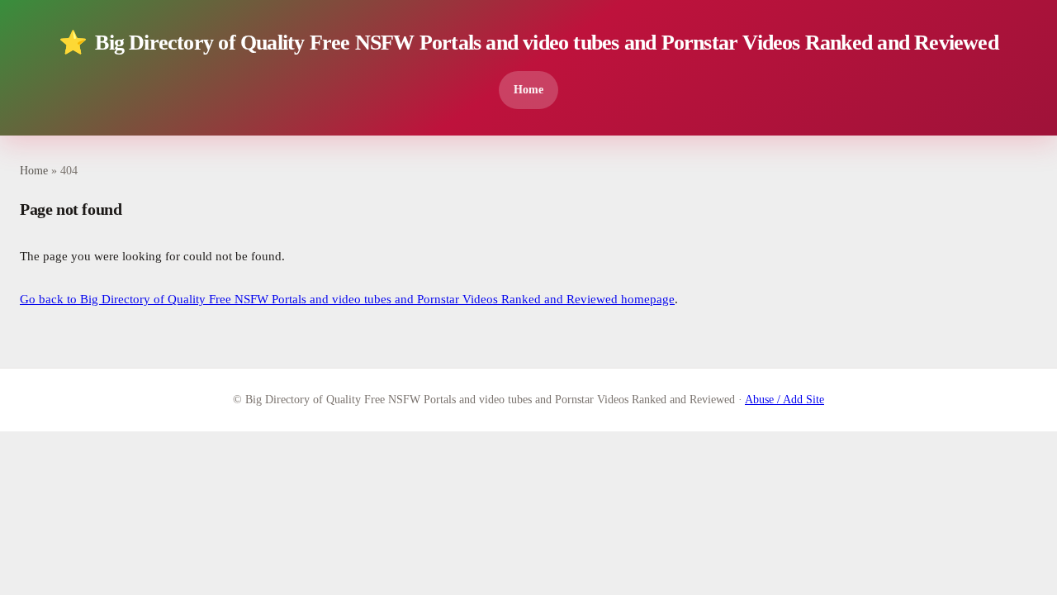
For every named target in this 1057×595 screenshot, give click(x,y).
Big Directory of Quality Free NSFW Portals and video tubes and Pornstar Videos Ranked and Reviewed (528, 42)
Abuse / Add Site (784, 399)
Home (528, 89)
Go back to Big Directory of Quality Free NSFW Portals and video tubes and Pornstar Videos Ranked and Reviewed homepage (347, 299)
